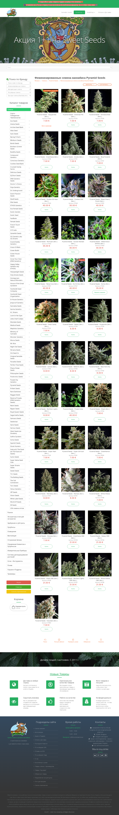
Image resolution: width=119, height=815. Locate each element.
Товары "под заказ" (40, 770)
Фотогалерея (39, 732)
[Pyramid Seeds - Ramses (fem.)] (73, 480)
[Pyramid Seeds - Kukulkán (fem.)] (46, 607)
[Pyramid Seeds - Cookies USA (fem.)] (73, 185)
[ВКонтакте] (95, 755)
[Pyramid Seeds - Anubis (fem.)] (73, 143)
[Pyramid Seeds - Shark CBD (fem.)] (46, 564)
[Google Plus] (98, 755)
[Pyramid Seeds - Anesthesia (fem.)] (46, 143)
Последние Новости (41, 744)
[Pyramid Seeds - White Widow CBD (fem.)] (100, 564)
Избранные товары (41, 774)
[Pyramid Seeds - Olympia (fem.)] (46, 522)
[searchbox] (59, 67)
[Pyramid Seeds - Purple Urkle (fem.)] (73, 395)
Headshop (90, 12)
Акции (19, 582)
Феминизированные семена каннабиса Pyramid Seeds (76, 81)
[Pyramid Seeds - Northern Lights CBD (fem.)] (73, 564)
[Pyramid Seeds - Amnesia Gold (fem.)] (100, 101)
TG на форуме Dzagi (41, 755)
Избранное (87, 642)
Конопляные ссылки (41, 762)
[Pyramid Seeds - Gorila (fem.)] (100, 270)
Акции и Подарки (40, 736)
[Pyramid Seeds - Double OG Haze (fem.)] (46, 185)
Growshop (78, 12)
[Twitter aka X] (102, 755)
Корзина (101, 642)
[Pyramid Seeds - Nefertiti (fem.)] (73, 353)
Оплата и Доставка (104, 12)
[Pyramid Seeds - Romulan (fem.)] (46, 228)
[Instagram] (105, 755)
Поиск (45, 642)
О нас (36, 759)
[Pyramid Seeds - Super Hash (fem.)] (46, 437)
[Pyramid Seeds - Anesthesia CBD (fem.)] (73, 522)
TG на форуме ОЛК (40, 747)
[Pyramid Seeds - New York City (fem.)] (100, 353)
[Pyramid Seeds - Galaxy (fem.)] (73, 310)
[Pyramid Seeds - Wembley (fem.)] (46, 480)
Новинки (19, 587)
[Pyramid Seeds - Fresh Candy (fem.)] (46, 310)
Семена (44, 81)
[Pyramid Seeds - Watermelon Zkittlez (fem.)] (100, 228)
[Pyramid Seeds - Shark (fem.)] (100, 395)
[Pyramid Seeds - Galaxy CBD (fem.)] (100, 522)
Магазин (37, 81)
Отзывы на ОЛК (40, 751)
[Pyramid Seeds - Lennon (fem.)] (46, 353)
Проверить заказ (73, 642)
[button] (18, 607)
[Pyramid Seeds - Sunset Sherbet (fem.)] (73, 228)
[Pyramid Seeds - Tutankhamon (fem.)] (100, 437)
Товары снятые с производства (44, 766)
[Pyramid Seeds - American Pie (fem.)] (73, 101)
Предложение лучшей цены (43, 778)
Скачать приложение (18, 592)
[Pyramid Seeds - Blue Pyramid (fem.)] (100, 143)
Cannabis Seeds (66, 12)
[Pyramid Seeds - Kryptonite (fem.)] (100, 310)
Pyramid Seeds (53, 81)
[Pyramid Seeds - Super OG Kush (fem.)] (73, 437)
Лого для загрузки (40, 781)
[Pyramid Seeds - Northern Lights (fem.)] (46, 395)
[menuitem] (18, 115)
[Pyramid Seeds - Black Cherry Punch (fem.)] (100, 185)
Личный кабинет (59, 642)
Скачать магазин (40, 728)
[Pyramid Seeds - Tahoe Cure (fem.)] (46, 270)
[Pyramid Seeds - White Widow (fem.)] (100, 480)
